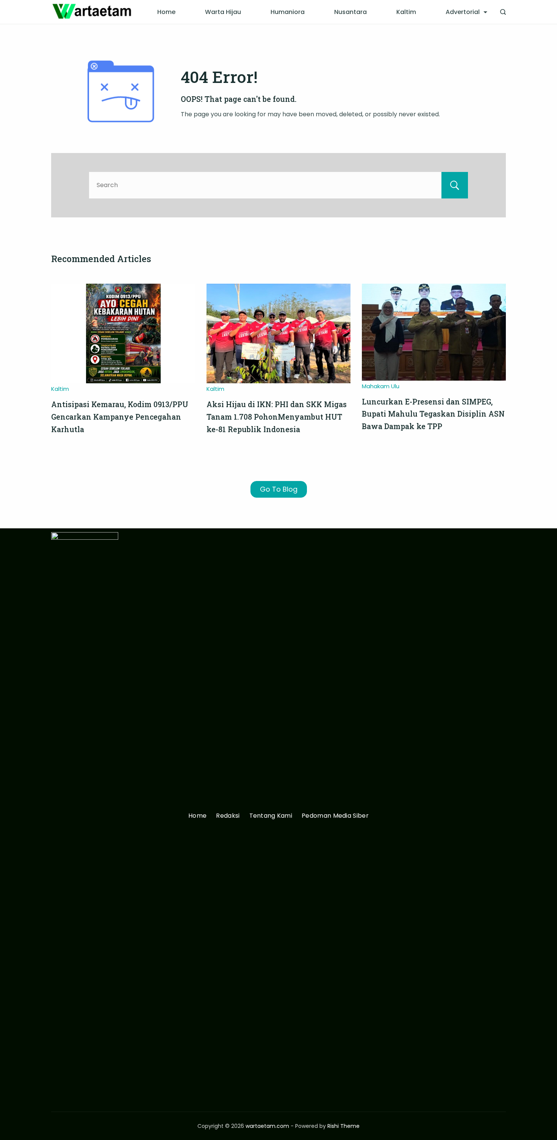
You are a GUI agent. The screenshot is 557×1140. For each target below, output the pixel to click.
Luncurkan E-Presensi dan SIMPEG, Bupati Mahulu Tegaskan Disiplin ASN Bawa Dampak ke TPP (433, 414)
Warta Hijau (223, 12)
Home (166, 12)
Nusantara (350, 12)
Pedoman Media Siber (335, 816)
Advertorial (463, 12)
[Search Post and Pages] (503, 12)
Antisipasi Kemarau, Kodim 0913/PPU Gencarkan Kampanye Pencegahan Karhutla (119, 417)
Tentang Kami (271, 816)
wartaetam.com (267, 1126)
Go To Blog (278, 489)
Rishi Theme (343, 1126)
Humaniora (288, 12)
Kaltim (406, 12)
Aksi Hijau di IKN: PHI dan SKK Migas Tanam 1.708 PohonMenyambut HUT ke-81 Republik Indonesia (277, 417)
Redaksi (227, 816)
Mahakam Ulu (380, 386)
